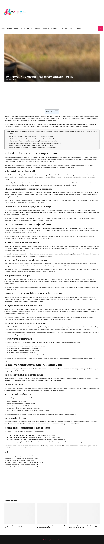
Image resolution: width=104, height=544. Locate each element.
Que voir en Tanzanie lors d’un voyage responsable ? (19, 460)
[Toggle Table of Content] (55, 111)
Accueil (3, 28)
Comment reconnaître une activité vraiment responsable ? (21, 464)
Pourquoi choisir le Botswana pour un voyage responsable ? (21, 458)
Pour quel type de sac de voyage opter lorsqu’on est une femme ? (18, 527)
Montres (16, 28)
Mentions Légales (47, 540)
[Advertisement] (73, 13)
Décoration (37, 28)
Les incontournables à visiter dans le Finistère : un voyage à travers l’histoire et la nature (83, 527)
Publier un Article (57, 540)
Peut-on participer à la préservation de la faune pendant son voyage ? (24, 462)
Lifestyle (9, 28)
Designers (45, 28)
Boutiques (29, 28)
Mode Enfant (54, 28)
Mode (22, 28)
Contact (79, 28)
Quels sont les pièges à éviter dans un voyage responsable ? (21, 467)
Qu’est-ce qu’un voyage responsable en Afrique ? (18, 456)
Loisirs (71, 28)
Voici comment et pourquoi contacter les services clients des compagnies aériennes (51, 527)
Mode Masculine (63, 28)
